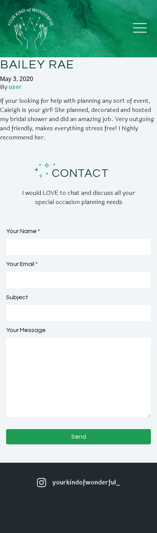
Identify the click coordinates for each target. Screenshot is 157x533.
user (15, 87)
